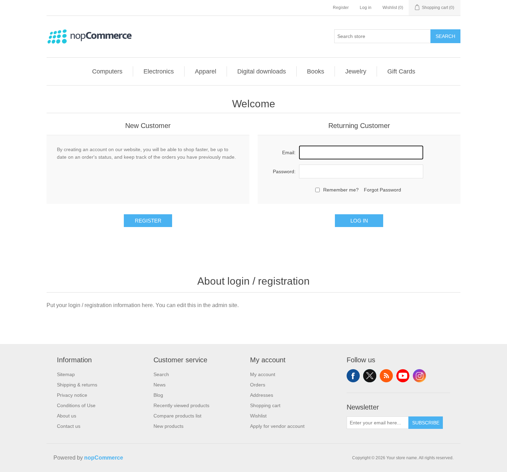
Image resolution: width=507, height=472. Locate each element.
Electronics (158, 71)
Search (445, 36)
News (159, 384)
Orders (257, 384)
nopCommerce (103, 458)
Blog (158, 395)
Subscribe (425, 422)
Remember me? (341, 190)
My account (262, 374)
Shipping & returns (77, 384)
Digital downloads (261, 71)
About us (66, 416)
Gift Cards (401, 71)
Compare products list (177, 416)
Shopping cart (265, 405)
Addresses (261, 395)
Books (315, 71)
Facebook (353, 375)
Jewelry (355, 71)
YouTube (402, 375)
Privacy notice (72, 395)
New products (168, 426)
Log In (359, 221)
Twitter (369, 375)
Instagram (419, 375)
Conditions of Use (76, 405)
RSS (386, 375)
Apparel (205, 71)
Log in (365, 7)
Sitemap (66, 374)
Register (341, 7)
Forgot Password (382, 190)
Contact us (68, 426)
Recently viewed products (181, 405)
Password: (284, 171)
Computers (107, 71)
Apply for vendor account (277, 426)
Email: (289, 152)
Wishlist (258, 416)
